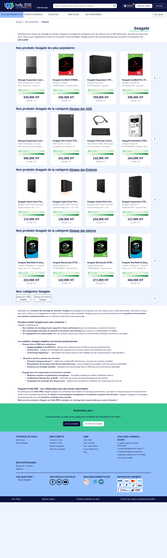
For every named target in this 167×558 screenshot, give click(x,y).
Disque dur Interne (83, 230)
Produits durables (33, 15)
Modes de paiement (57, 446)
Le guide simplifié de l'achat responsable (127, 444)
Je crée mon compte (93, 424)
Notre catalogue (22, 443)
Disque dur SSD (81, 108)
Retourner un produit (57, 449)
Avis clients (16, 499)
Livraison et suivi (56, 440)
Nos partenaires (93, 15)
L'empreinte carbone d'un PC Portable (131, 455)
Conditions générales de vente (87, 499)
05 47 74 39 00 (24, 480)
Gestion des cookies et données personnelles (138, 499)
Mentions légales (48, 499)
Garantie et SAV (56, 443)
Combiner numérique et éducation (130, 452)
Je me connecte (71, 424)
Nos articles (158, 15)
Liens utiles (88, 440)
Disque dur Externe (83, 169)
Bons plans (73, 15)
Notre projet (20, 440)
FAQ (85, 452)
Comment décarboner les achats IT (130, 449)
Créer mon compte (143, 6)
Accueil (19, 22)
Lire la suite (23, 40)
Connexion (159, 6)
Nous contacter (89, 443)
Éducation (53, 15)
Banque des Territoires (24, 466)
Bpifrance (19, 469)
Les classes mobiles (125, 458)
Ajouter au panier (31, 99)
